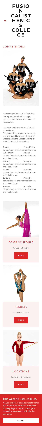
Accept (20, 420)
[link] (21, 20)
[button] (5, 20)
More (21, 255)
